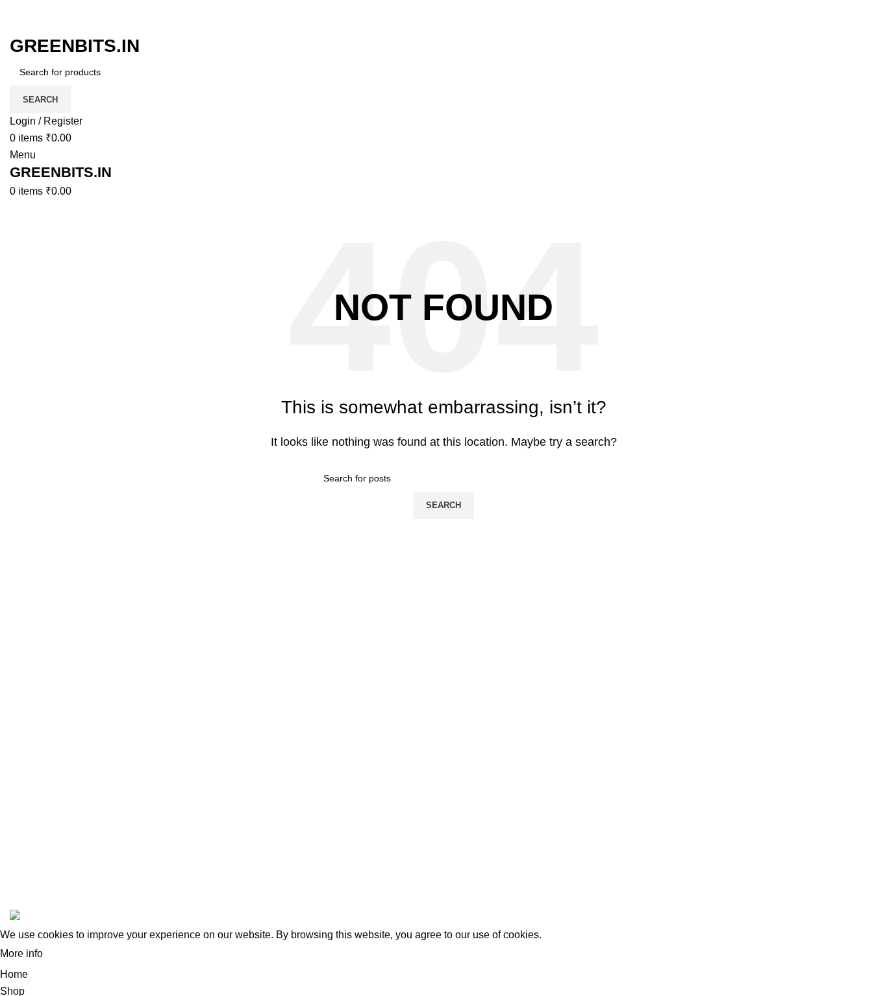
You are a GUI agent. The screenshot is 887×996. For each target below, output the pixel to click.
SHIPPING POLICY (646, 836)
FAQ (611, 739)
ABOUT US (776, 860)
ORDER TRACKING (649, 763)
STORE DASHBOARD (802, 812)
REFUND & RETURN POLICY (652, 868)
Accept (71, 954)
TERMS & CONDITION (655, 787)
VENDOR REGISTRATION (812, 836)
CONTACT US (783, 884)
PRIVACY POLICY (644, 812)
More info (21, 953)
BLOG (763, 763)
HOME (764, 739)
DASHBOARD (782, 787)
